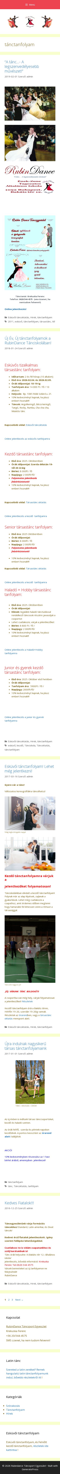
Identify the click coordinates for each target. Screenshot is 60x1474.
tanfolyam (33, 1186)
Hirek (33, 317)
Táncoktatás (43, 745)
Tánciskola (29, 745)
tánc (10, 1186)
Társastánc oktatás (36, 502)
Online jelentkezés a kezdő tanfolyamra (26, 516)
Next (19, 1299)
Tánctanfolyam (15, 1409)
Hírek (9, 1413)
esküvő (18, 321)
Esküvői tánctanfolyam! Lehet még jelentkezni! (29, 768)
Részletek (27, 1001)
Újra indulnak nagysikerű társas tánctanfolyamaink (26, 1046)
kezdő (20, 745)
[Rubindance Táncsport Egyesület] (30, 21)
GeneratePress (30, 1469)
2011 (11, 321)
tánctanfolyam (44, 317)
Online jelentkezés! (15, 309)
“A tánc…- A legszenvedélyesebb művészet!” (22, 66)
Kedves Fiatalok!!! (19, 1202)
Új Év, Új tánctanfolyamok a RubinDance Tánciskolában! (28, 340)
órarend (23, 1015)
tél (53, 321)
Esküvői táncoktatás (18, 317)
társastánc (45, 321)
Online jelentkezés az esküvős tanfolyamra (27, 438)
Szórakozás (13, 1406)
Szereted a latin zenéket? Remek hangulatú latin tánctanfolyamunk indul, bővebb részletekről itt (27, 1373)
